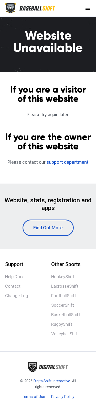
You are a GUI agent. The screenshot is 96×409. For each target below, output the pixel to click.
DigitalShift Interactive (52, 381)
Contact (12, 286)
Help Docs (15, 276)
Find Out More (48, 227)
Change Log (16, 295)
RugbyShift (61, 324)
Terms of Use (33, 396)
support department (68, 162)
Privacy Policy (62, 396)
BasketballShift (65, 314)
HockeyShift (62, 276)
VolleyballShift (65, 333)
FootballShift (63, 295)
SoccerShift (62, 305)
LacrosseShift (64, 286)
